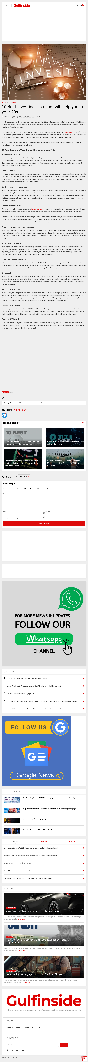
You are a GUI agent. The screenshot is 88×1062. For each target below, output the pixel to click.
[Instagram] (12, 1050)
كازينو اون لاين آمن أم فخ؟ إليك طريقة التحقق (37, 819)
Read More (21, 919)
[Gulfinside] (20, 7)
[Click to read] (23, 437)
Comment (7, 494)
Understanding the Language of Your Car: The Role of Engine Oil (36, 974)
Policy (39, 1027)
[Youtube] (23, 1050)
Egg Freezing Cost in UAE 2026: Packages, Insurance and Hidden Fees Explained (51, 798)
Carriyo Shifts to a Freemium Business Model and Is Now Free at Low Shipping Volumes (63, 463)
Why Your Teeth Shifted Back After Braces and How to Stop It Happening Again (50, 809)
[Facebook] (7, 1050)
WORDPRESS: (24, 477)
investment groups (37, 209)
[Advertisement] (44, 25)
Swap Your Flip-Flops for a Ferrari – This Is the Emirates (32, 911)
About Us (10, 1027)
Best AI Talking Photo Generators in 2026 (37, 829)
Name (5, 512)
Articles (10, 936)
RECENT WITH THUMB (12, 792)
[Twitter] (17, 1050)
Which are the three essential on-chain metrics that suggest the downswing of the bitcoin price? (22, 463)
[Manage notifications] (83, 1057)
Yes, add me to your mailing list (24, 516)
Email (47, 512)
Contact (19, 1027)
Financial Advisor (68, 132)
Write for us (29, 1027)
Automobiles (11, 907)
